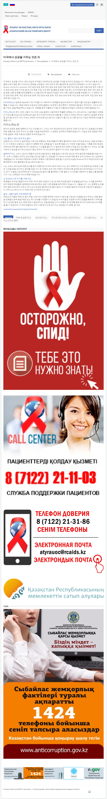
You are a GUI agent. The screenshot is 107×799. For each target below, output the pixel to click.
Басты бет (10, 41)
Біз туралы (25, 41)
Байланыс (76, 46)
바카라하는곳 (9, 102)
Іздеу (99, 30)
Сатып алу (60, 46)
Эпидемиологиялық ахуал (18, 46)
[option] (13, 773)
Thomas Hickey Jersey (11, 794)
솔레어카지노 (9, 153)
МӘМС (31, 12)
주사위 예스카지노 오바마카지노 (66, 217)
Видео (24, 15)
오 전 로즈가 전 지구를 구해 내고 (17, 178)
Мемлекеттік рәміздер (15, 12)
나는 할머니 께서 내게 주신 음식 (17, 138)
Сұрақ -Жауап (43, 46)
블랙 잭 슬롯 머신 (23, 217)
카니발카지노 (90, 217)
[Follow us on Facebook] (97, 4)
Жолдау (34, 15)
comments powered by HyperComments (20, 209)
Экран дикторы (12, 15)
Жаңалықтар (83, 41)
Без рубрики (56, 74)
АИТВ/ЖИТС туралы (46, 41)
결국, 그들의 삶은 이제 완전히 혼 (17, 193)
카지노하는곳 (9, 111)
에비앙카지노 (41, 217)
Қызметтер (66, 41)
